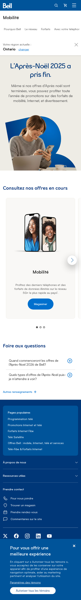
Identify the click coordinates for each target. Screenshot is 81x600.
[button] (40, 363)
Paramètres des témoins (25, 582)
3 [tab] (44, 327)
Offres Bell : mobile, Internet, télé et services (36, 443)
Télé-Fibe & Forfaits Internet (25, 449)
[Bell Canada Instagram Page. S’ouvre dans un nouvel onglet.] (27, 536)
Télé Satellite (16, 437)
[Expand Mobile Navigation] (74, 5)
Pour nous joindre (22, 498)
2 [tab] (40, 327)
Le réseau (31, 29)
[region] (40, 569)
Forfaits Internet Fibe (21, 431)
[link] (23, 49)
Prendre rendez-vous (24, 512)
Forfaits (45, 29)
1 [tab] (37, 327)
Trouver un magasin (23, 505)
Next (72, 260)
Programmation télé (20, 419)
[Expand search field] (56, 5)
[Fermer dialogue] (74, 546)
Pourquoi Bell (12, 29)
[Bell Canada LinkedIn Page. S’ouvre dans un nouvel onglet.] (38, 537)
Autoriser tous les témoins (33, 591)
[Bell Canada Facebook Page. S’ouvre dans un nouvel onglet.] (16, 537)
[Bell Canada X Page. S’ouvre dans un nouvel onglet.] (5, 536)
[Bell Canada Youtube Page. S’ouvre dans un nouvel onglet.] (49, 537)
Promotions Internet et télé (25, 425)
